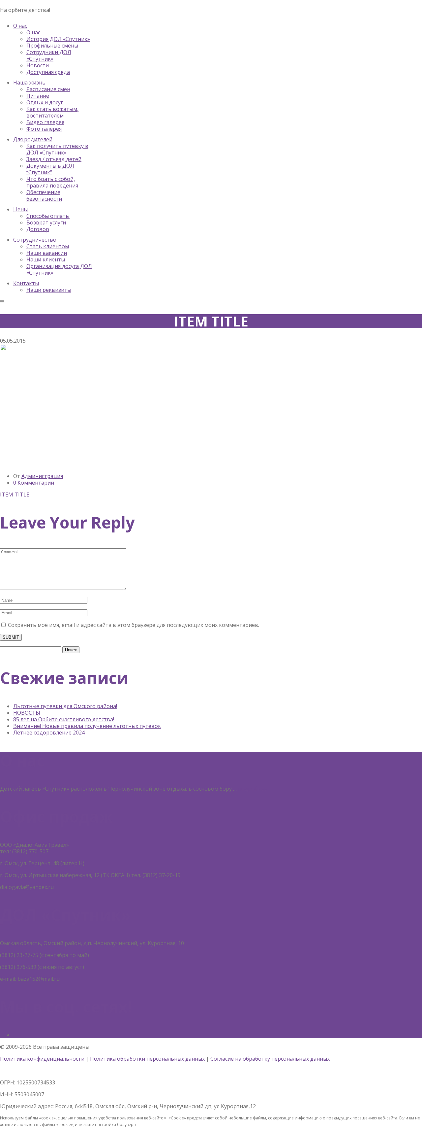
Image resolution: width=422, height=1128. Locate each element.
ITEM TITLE (14, 494)
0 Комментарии (33, 482)
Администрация (42, 476)
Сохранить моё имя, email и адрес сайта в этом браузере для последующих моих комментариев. (133, 625)
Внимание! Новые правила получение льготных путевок (87, 726)
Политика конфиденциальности (42, 1058)
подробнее (252, 788)
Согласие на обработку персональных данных (270, 1058)
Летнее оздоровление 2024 (49, 732)
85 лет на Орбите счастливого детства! (63, 719)
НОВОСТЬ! (26, 712)
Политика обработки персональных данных (147, 1058)
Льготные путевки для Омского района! (65, 706)
